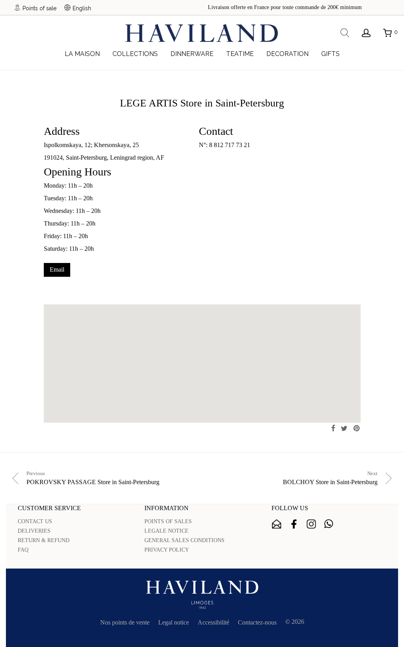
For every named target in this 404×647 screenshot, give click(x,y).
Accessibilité (213, 622)
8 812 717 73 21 (229, 145)
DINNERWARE (191, 54)
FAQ (23, 550)
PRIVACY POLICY (166, 550)
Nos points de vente (125, 622)
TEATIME (240, 54)
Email (57, 269)
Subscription (276, 524)
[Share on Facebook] (333, 429)
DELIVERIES (34, 531)
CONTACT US (35, 521)
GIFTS (330, 54)
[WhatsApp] (329, 524)
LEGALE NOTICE (166, 531)
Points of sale (39, 8)
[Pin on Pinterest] (357, 429)
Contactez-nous (257, 622)
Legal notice (173, 622)
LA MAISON (82, 54)
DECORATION (287, 54)
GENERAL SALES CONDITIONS (184, 540)
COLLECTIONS (135, 54)
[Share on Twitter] (344, 429)
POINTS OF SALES (168, 521)
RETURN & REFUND (43, 540)
